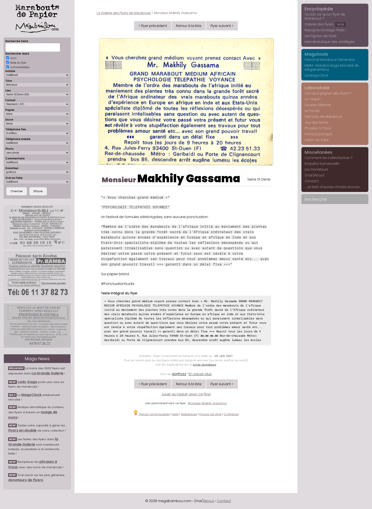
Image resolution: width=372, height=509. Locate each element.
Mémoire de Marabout (323, 116)
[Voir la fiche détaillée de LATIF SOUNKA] (37, 325)
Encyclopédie (319, 9)
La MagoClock (316, 75)
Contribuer (231, 414)
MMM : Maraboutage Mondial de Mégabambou (332, 67)
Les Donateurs (316, 169)
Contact (312, 181)
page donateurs (204, 365)
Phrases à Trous (318, 128)
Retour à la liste (189, 25)
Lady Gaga (27, 381)
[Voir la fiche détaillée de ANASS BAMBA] (37, 276)
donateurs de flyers (25, 480)
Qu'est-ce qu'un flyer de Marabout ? (325, 16)
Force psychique (318, 134)
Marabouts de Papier (37, 10)
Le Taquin (313, 99)
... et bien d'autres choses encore (332, 186)
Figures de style (210, 414)
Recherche (316, 199)
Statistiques (189, 414)
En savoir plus (200, 373)
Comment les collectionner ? (329, 157)
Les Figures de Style (320, 35)
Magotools (316, 54)
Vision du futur (317, 139)
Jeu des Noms (316, 122)
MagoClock (31, 394)
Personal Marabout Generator (330, 59)
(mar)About (314, 175)
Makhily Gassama (188, 178)
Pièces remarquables (154, 414)
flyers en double (22, 430)
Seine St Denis (258, 179)
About (209, 500)
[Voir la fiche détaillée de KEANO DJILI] (37, 227)
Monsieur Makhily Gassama (207, 403)
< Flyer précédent (152, 25)
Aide (175, 414)
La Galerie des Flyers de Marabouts (124, 13)
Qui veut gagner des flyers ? (328, 93)
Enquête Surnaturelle (322, 163)
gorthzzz (179, 373)
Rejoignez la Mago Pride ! (325, 30)
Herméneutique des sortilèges (330, 41)
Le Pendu (312, 110)
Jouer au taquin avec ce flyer (186, 394)
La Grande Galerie (48, 373)
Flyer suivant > (222, 25)
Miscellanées (318, 152)
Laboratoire (317, 88)
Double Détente (318, 104)
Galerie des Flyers (324, 24)
